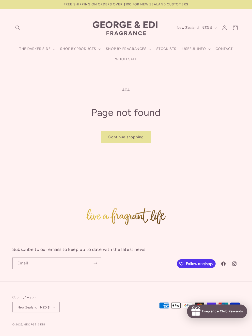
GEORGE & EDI (34, 324)
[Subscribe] (95, 263)
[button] (17, 27)
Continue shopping (126, 137)
